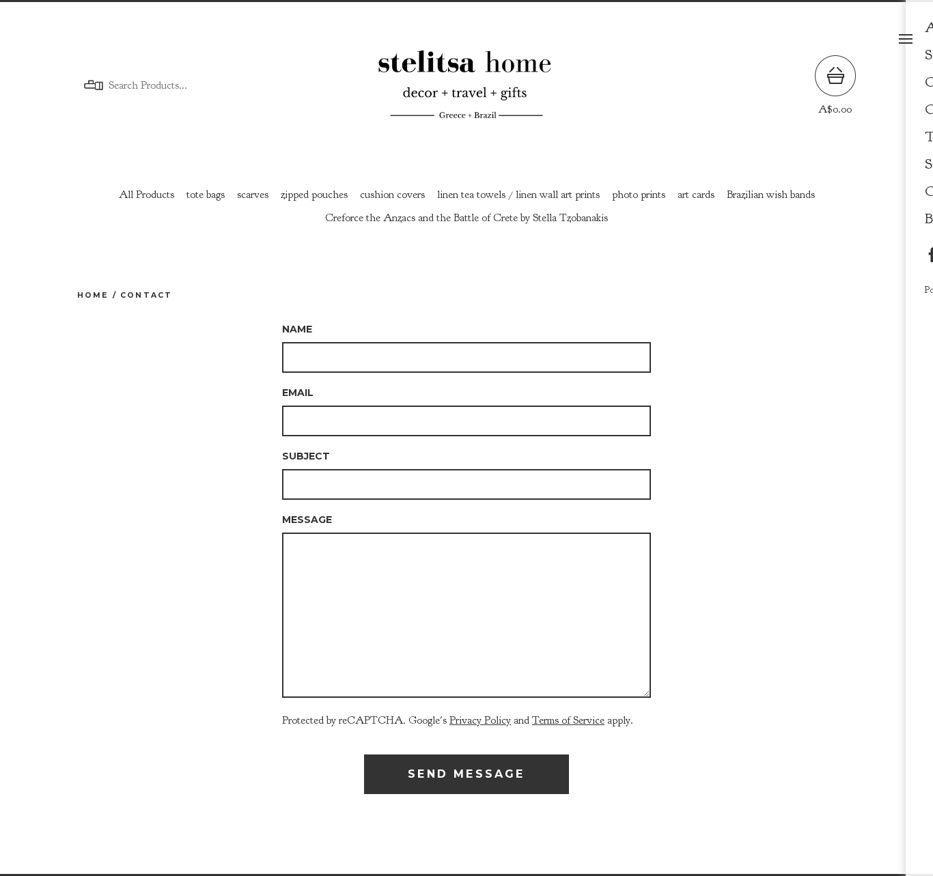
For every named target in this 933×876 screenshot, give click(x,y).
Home (93, 295)
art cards (696, 194)
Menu (906, 39)
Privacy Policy (480, 720)
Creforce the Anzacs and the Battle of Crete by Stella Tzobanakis (466, 218)
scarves (252, 194)
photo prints (638, 194)
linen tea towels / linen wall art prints (518, 194)
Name (297, 329)
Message (307, 519)
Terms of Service (568, 720)
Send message (466, 773)
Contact (146, 295)
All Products (146, 194)
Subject (306, 456)
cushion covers (392, 194)
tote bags (205, 194)
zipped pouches (314, 194)
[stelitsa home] (466, 85)
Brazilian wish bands (771, 194)
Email (298, 392)
